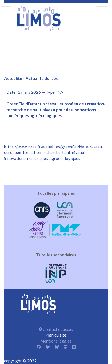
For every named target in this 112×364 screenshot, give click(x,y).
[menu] (6, 10)
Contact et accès (57, 329)
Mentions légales (55, 340)
